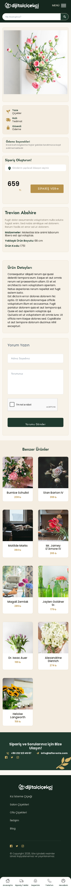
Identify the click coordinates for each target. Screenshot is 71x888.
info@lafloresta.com (54, 753)
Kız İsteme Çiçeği (21, 796)
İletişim (14, 820)
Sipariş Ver (47, 189)
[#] (22, 5)
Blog (13, 828)
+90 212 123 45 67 (21, 753)
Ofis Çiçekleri (18, 812)
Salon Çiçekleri (19, 804)
